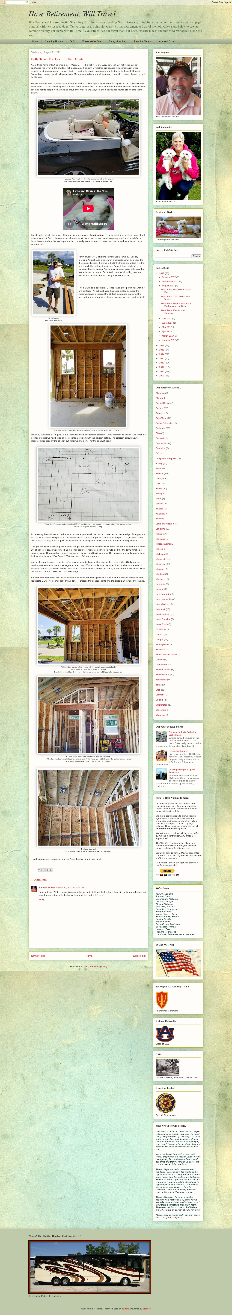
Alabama (160, 393)
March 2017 (168, 336)
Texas (159, 684)
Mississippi (161, 564)
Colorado (160, 438)
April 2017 (167, 331)
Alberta (159, 398)
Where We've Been (92, 41)
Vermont (160, 694)
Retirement (161, 664)
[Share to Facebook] (48, 869)
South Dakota (162, 674)
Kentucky (160, 513)
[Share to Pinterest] (51, 869)
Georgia (160, 478)
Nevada (160, 589)
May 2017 (167, 327)
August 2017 (168, 285)
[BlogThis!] (42, 869)
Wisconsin (161, 710)
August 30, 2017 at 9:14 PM (70, 887)
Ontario (159, 634)
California (160, 428)
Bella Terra (161, 418)
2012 (162, 362)
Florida (159, 468)
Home (35, 41)
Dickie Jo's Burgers (178, 751)
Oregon (159, 639)
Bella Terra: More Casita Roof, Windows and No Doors (176, 304)
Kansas (159, 508)
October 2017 (169, 277)
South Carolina (163, 669)
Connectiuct (162, 443)
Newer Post (38, 955)
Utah (158, 690)
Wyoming (160, 715)
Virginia (159, 699)
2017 (162, 273)
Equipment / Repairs (166, 458)
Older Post (139, 955)
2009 (162, 375)
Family (159, 463)
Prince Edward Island (166, 654)
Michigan (160, 554)
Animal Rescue (163, 403)
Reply (41, 899)
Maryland (160, 539)
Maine (159, 534)
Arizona (159, 408)
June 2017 (167, 323)
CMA (158, 433)
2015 (162, 349)
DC (157, 453)
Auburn (159, 413)
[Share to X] (45, 869)
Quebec (160, 659)
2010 (162, 371)
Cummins (160, 448)
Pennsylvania (162, 644)
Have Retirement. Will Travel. (73, 13)
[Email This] (39, 869)
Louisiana (160, 528)
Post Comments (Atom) (95, 966)
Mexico (159, 549)
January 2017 (169, 340)
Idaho (158, 498)
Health (159, 488)
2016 (162, 345)
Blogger (146, 1308)
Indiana (159, 503)
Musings (160, 579)
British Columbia (164, 423)
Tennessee (161, 679)
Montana (160, 574)
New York (160, 609)
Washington (161, 705)
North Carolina (163, 619)
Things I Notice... (118, 41)
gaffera (125, 1308)
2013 (162, 358)
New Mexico (162, 604)
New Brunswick (163, 594)
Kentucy (160, 518)
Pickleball (160, 649)
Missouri (160, 569)
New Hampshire (164, 599)
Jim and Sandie (47, 887)
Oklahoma (161, 629)
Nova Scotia (162, 624)
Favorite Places (142, 41)
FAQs (73, 41)
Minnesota (161, 559)
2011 (162, 367)
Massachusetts (163, 544)
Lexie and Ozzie (166, 41)
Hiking (159, 493)
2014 (162, 354)
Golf (158, 483)
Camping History (54, 41)
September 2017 (170, 281)
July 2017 (167, 318)
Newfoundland (163, 614)
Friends (159, 473)
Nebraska (160, 584)
